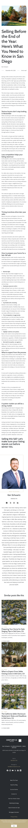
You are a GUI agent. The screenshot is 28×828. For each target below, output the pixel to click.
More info (15, 823)
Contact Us (14, 794)
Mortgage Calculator (14, 812)
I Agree (14, 825)
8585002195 (14, 498)
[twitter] (15, 770)
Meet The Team (14, 780)
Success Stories (14, 789)
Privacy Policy (14, 816)
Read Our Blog (14, 785)
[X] (10, 503)
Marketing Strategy (14, 803)
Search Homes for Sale (14, 807)
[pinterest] (18, 770)
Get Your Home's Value (14, 798)
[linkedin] (17, 503)
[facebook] (6, 503)
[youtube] (21, 503)
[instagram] (14, 503)
